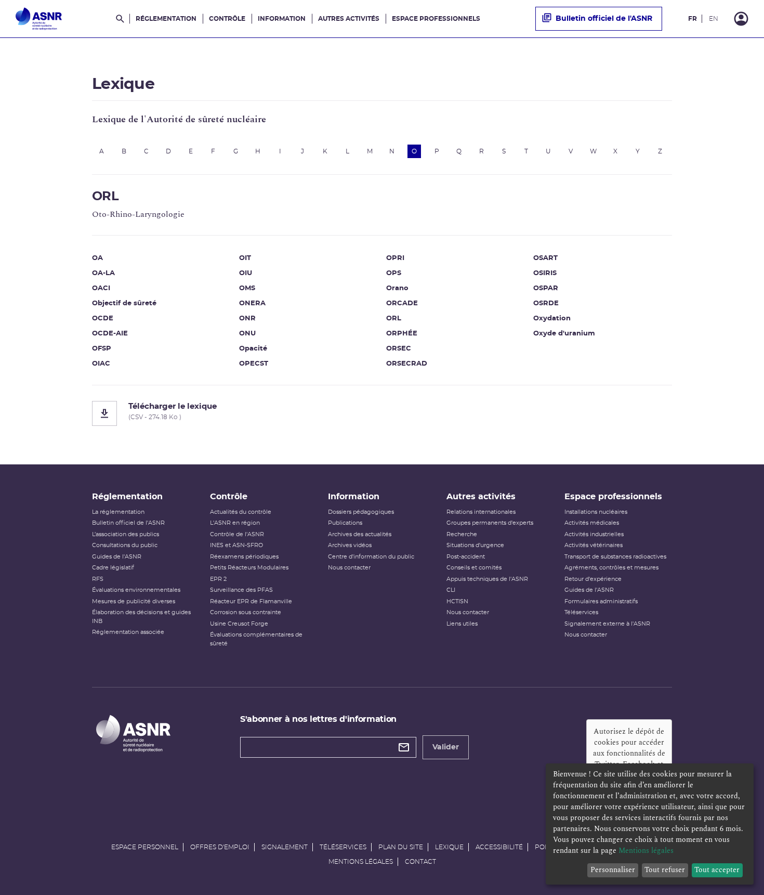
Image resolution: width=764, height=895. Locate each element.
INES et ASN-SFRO (236, 545)
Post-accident (465, 557)
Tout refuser (664, 869)
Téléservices (581, 612)
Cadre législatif (113, 567)
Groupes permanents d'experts (489, 523)
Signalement (284, 847)
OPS (393, 273)
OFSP (101, 348)
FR (692, 19)
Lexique (449, 847)
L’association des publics (125, 534)
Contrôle (227, 19)
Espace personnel (144, 847)
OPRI (395, 258)
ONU (247, 333)
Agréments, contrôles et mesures (611, 567)
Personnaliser (612, 869)
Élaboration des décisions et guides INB (141, 616)
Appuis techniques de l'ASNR (487, 579)
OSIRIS (545, 273)
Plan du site (400, 847)
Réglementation (166, 19)
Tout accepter (717, 869)
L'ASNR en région (235, 523)
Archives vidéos (350, 545)
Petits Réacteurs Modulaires (249, 567)
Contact (420, 862)
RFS (97, 579)
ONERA (252, 303)
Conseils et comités (474, 567)
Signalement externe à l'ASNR (607, 624)
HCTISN (457, 601)
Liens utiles (462, 624)
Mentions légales (360, 862)
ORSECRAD (406, 363)
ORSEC (398, 348)
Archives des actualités (359, 534)
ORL (393, 318)
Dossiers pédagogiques (361, 512)
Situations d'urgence (475, 545)
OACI (101, 288)
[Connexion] (741, 18)
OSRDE (546, 303)
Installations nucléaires (595, 512)
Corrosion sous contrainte (245, 612)
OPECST (253, 363)
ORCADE (402, 303)
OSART (545, 258)
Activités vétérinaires (593, 545)
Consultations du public (124, 545)
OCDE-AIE (110, 333)
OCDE (102, 318)
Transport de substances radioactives (615, 557)
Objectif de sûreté (124, 303)
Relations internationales (481, 512)
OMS (247, 288)
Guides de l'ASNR (116, 557)
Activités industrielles (594, 534)
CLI (450, 590)
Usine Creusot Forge (239, 624)
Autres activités (348, 19)
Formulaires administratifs (601, 601)
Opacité (253, 348)
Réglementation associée (128, 632)
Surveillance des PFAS (241, 590)
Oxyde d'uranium (564, 333)
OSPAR (545, 288)
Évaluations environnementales (136, 590)
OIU (245, 273)
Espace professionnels (436, 19)
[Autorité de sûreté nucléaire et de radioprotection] (39, 18)
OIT (245, 258)
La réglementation (118, 512)
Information (282, 19)
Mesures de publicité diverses (133, 601)
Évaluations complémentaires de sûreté (256, 639)
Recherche (461, 534)
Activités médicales (591, 523)
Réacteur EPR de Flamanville (251, 601)
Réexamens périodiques (244, 557)
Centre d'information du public (371, 557)
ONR (247, 318)
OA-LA (103, 273)
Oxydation (552, 318)
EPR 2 (218, 579)
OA (97, 258)
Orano (397, 288)
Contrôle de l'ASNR (237, 534)
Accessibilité (499, 847)
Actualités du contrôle (240, 512)
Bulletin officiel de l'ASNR (604, 18)
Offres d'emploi (219, 847)
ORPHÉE (401, 333)
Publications (345, 523)
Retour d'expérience (593, 579)
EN (713, 19)
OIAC (101, 363)
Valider (445, 747)
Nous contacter (349, 567)
